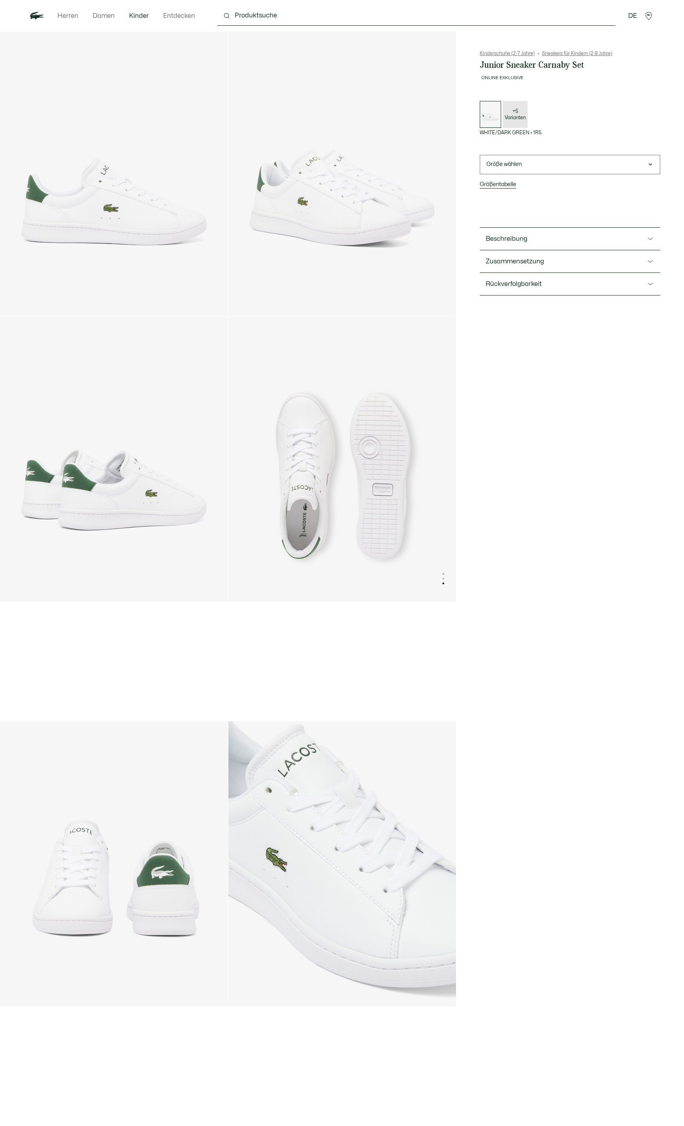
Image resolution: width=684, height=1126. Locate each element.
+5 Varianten (515, 114)
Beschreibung (506, 239)
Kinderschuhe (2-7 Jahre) (507, 53)
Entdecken (179, 16)
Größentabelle (498, 184)
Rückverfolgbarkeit (514, 284)
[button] (649, 16)
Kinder (139, 16)
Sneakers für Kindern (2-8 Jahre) (577, 53)
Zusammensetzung (515, 261)
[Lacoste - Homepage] (36, 16)
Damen (104, 16)
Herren (67, 16)
